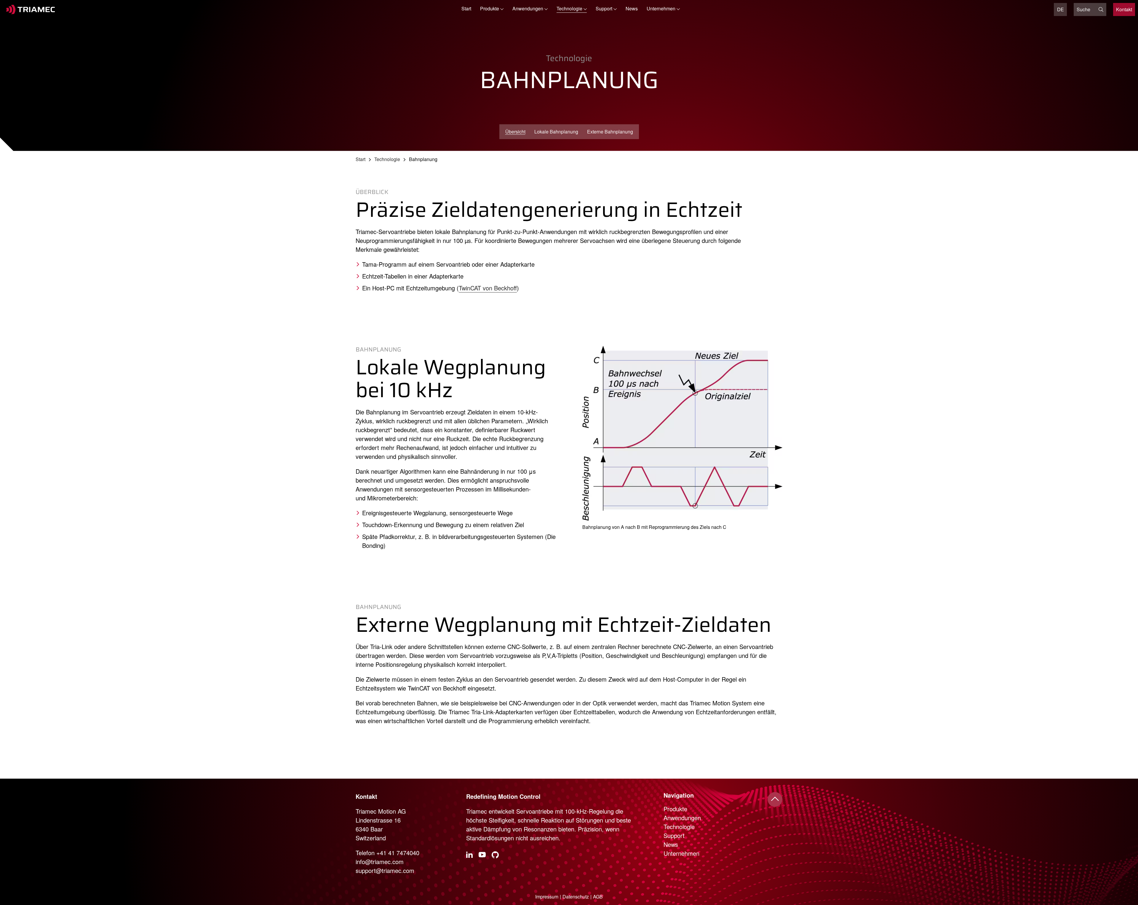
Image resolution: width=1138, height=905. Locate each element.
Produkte (675, 808)
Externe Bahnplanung (610, 131)
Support (674, 835)
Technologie (387, 159)
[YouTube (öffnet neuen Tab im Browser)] (482, 855)
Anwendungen (682, 817)
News (632, 8)
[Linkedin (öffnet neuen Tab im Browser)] (469, 855)
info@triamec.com (380, 861)
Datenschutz (575, 896)
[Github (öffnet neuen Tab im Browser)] (495, 855)
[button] (492, 9)
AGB (598, 896)
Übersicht (515, 131)
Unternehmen (681, 853)
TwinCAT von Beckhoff (488, 288)
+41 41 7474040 (397, 852)
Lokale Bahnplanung (556, 131)
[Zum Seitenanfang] (775, 799)
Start (466, 8)
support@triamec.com (385, 870)
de (1060, 9)
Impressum (546, 896)
